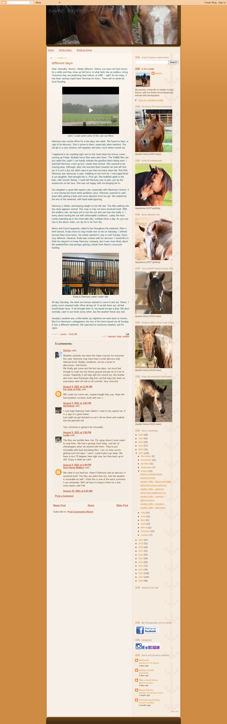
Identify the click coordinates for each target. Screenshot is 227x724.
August (145, 471)
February (146, 531)
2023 (141, 446)
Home (51, 50)
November (146, 460)
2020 (141, 540)
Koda (119, 336)
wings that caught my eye (153, 493)
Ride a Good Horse (148, 680)
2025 (141, 438)
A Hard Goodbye (146, 703)
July (143, 512)
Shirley (67, 350)
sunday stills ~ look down (152, 507)
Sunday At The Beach (149, 663)
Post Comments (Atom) (80, 511)
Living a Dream (146, 670)
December (146, 456)
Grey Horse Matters (73, 467)
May (143, 520)
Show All (174, 711)
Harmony (112, 336)
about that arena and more (153, 485)
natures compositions (151, 474)
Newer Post (59, 505)
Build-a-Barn (65, 50)
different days (147, 500)
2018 (141, 547)
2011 (141, 573)
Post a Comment (64, 496)
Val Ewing (68, 405)
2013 (141, 566)
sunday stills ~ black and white (155, 481)
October (145, 464)
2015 (141, 558)
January (145, 535)
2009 (141, 581)
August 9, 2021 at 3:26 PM (77, 403)
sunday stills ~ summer (152, 496)
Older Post (122, 505)
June (143, 516)
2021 (141, 453)
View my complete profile (151, 100)
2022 (141, 449)
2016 (141, 555)
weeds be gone (147, 478)
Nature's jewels (146, 683)
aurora (158, 73)
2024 (141, 442)
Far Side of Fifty (72, 389)
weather (126, 336)
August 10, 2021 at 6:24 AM (77, 491)
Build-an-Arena (84, 50)
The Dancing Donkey (149, 700)
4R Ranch (144, 660)
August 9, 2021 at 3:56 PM (77, 432)
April (143, 524)
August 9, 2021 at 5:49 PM (77, 465)
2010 (141, 577)
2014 (141, 562)
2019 (141, 543)
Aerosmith (144, 673)
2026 (141, 435)
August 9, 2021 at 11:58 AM (77, 386)
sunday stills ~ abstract (152, 489)
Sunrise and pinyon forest (151, 693)
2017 (141, 551)
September (147, 467)
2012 (141, 569)
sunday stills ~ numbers (152, 504)
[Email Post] (127, 334)
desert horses (146, 690)
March (144, 527)
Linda (66, 435)
